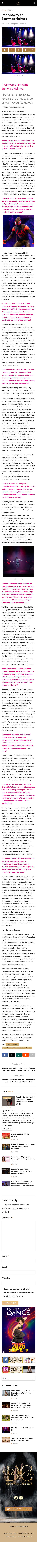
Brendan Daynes (12, 1044)
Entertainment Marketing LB (23, 1537)
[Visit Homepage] (18, 3)
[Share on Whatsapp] (19, 50)
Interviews (12, 10)
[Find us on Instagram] (16, 1498)
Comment (7, 1217)
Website (6, 1278)
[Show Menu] (2, 3)
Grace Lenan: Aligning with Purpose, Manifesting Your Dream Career (23, 1159)
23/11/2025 (5, 1107)
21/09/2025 (15, 1152)
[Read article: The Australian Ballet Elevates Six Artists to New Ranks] (6, 1440)
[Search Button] (34, 3)
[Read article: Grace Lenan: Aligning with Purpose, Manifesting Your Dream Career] (6, 1159)
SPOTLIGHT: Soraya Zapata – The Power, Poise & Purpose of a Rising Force (23, 1393)
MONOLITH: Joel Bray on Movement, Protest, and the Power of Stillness (21, 1171)
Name (5, 1255)
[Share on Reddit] (26, 50)
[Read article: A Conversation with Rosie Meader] (6, 1136)
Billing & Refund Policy (10, 1533)
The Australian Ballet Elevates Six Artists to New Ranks (22, 1439)
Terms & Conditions (22, 1533)
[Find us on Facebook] (21, 1498)
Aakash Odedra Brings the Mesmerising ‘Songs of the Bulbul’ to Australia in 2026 (21, 1405)
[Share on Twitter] (12, 50)
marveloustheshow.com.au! (19, 1040)
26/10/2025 (15, 1139)
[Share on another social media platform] (32, 50)
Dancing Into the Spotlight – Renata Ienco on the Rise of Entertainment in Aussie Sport (22, 1183)
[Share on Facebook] (5, 50)
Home (4, 10)
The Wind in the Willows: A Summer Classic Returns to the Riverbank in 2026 (22, 1418)
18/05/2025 (15, 1189)
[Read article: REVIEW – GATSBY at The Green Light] (6, 1430)
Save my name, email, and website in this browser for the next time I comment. (19, 1292)
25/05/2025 (15, 1176)
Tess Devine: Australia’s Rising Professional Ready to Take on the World (25, 1100)
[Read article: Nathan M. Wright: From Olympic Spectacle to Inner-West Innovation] (6, 1147)
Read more (7, 1128)
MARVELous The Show (10, 1048)
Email (5, 1267)
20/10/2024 (5, 24)
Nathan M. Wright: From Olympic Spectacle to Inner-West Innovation (23, 1147)
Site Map (12, 1537)
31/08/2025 (15, 1164)
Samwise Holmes (25, 1048)
